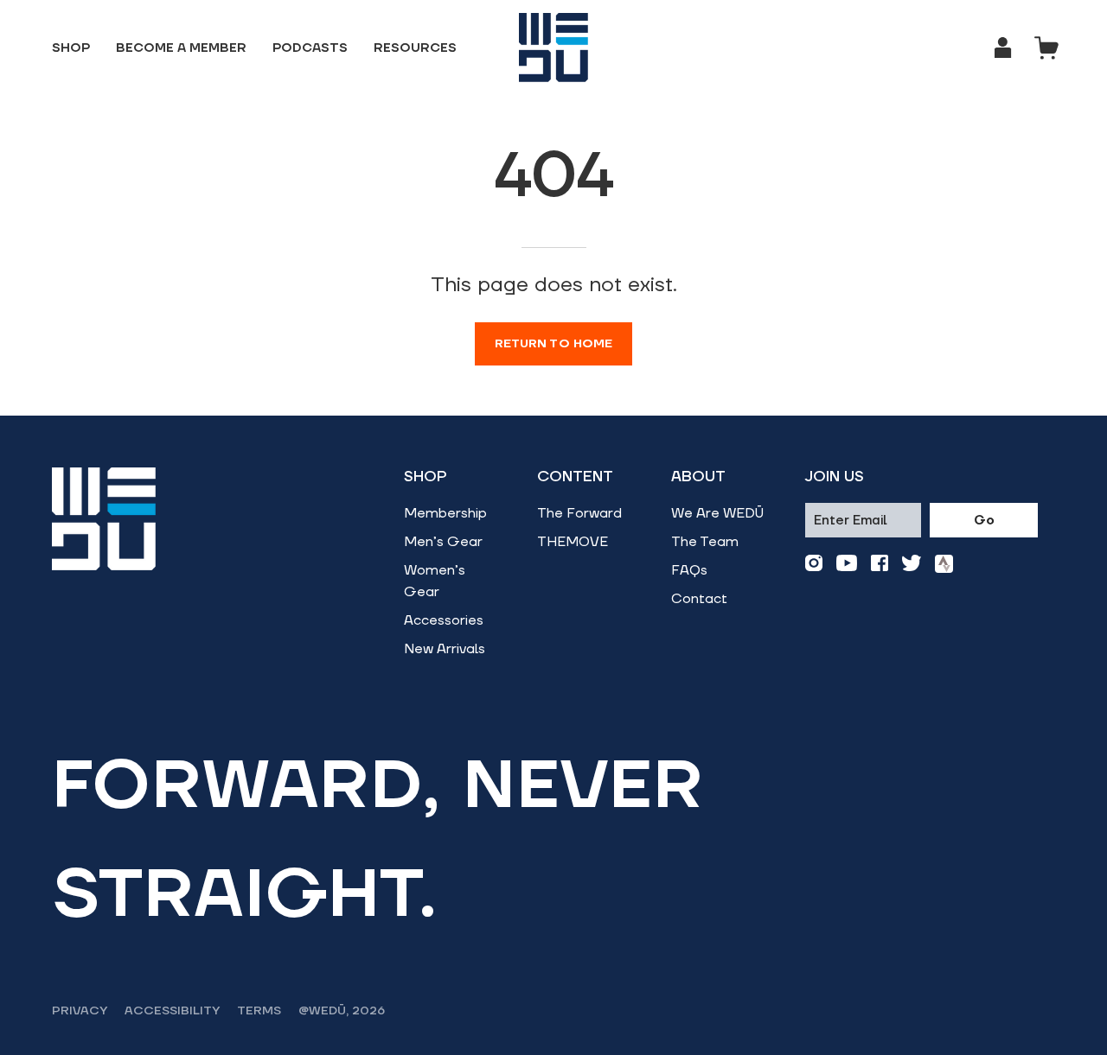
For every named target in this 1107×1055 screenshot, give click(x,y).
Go (984, 520)
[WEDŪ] (553, 47)
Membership (445, 513)
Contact (699, 598)
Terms (259, 1011)
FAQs (689, 570)
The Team (705, 541)
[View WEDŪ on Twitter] (911, 564)
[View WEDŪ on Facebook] (879, 564)
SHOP (425, 476)
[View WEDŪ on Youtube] (846, 564)
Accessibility (172, 1011)
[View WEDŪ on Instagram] (813, 564)
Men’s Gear (443, 541)
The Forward (579, 513)
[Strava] (944, 564)
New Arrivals (444, 649)
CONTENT (575, 476)
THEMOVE (572, 541)
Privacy (79, 1011)
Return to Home (554, 344)
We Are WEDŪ (717, 513)
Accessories (443, 620)
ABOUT (698, 476)
